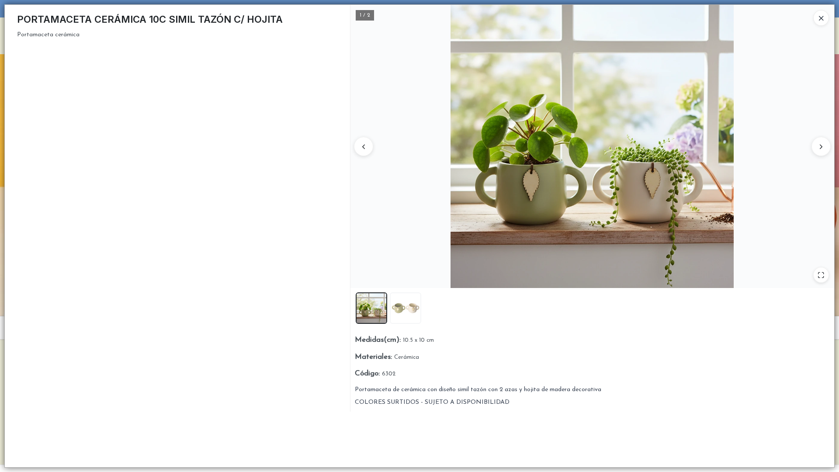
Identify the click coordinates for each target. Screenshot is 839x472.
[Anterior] (363, 146)
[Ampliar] (821, 275)
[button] (371, 308)
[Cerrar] (821, 18)
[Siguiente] (821, 146)
